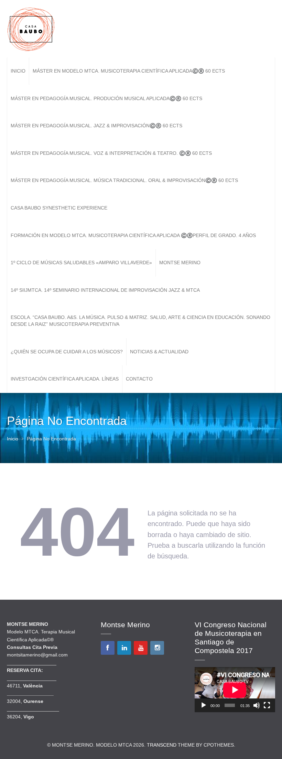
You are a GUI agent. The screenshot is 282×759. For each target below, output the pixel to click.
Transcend (161, 745)
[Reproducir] (203, 705)
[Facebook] (108, 648)
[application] (235, 690)
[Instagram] (157, 648)
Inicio (12, 438)
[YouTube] (141, 648)
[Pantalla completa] (266, 705)
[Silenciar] (256, 705)
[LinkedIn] (124, 648)
